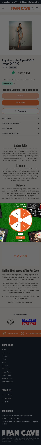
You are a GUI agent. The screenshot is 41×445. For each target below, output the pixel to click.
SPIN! (20, 237)
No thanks (20, 240)
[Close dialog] (40, 204)
